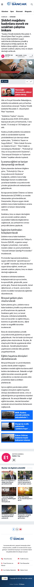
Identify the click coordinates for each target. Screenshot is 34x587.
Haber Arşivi (24, 570)
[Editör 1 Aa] (6, 457)
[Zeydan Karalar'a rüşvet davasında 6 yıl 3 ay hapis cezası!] (25, 475)
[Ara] (32, 4)
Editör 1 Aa (16, 456)
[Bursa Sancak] (17, 4)
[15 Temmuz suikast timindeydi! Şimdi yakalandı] (9, 509)
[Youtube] (20, 529)
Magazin (28, 11)
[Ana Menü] (2, 4)
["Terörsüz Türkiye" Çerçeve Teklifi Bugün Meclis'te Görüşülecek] (9, 491)
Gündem (4, 11)
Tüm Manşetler (24, 563)
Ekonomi (19, 11)
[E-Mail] (13, 460)
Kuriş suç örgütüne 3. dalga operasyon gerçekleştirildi (9, 482)
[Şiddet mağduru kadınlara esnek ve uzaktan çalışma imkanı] (17, 69)
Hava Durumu (8, 559)
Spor (12, 11)
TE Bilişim (21, 584)
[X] (17, 529)
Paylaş (6, 81)
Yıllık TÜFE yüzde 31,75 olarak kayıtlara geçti (25, 498)
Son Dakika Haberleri (9, 570)
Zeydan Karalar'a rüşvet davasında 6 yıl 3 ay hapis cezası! (24, 482)
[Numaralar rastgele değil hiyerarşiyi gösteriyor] (25, 509)
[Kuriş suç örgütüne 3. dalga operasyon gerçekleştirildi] (9, 475)
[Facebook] (13, 529)
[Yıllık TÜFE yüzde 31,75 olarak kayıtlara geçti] (25, 491)
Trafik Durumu (24, 559)
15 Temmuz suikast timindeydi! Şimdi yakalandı (8, 516)
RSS (5, 578)
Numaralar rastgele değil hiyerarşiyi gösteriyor (24, 516)
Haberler (4, 17)
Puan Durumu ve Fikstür (7, 564)
